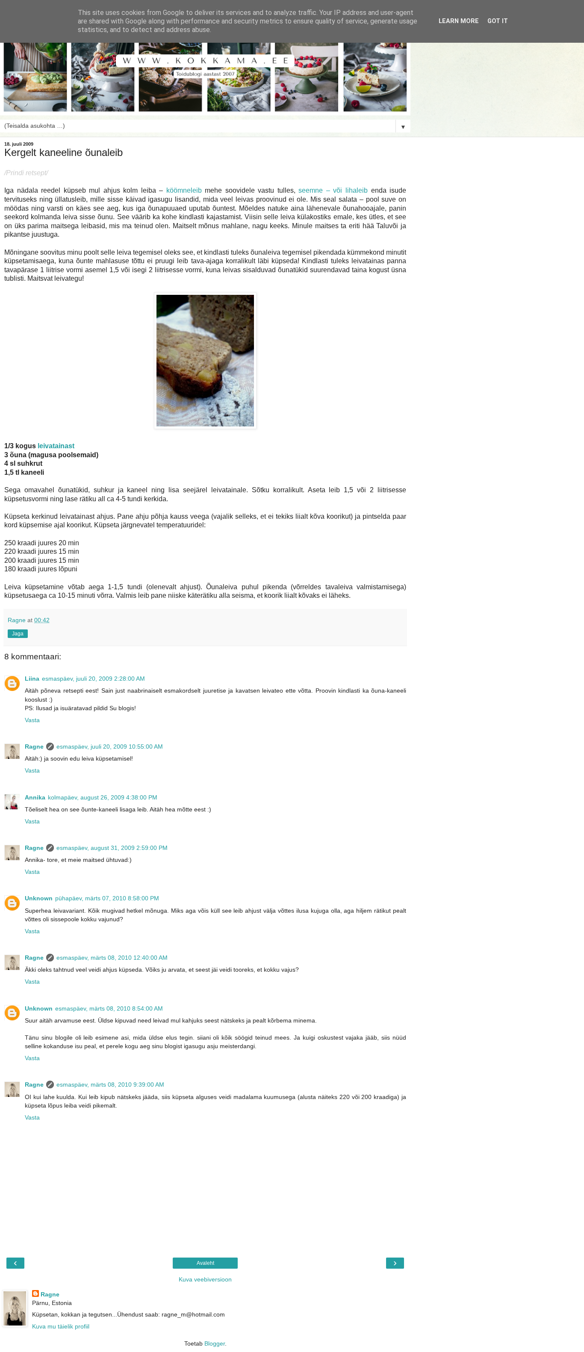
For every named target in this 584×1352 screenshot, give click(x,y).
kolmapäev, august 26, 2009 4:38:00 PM (102, 797)
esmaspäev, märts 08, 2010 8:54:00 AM (109, 1008)
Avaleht (205, 1263)
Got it (497, 21)
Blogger (214, 1343)
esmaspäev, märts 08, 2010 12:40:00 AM (112, 957)
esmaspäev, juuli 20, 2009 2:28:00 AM (93, 678)
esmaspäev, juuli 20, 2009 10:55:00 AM (109, 746)
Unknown (39, 898)
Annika (35, 797)
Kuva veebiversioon (205, 1279)
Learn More (459, 21)
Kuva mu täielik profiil (60, 1326)
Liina (32, 678)
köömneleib (184, 190)
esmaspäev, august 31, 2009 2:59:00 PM (112, 847)
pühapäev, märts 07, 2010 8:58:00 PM (107, 898)
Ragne (34, 746)
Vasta (32, 720)
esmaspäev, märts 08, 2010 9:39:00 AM (110, 1084)
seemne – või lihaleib (333, 190)
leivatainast (56, 446)
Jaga (18, 634)
